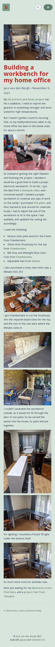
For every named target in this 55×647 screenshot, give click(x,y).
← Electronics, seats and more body (22, 611)
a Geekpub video (30, 191)
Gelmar (36, 261)
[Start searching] (38, 7)
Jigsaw (23, 640)
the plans (39, 203)
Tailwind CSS (38, 640)
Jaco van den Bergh (26, 636)
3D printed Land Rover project (26, 100)
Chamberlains (18, 249)
